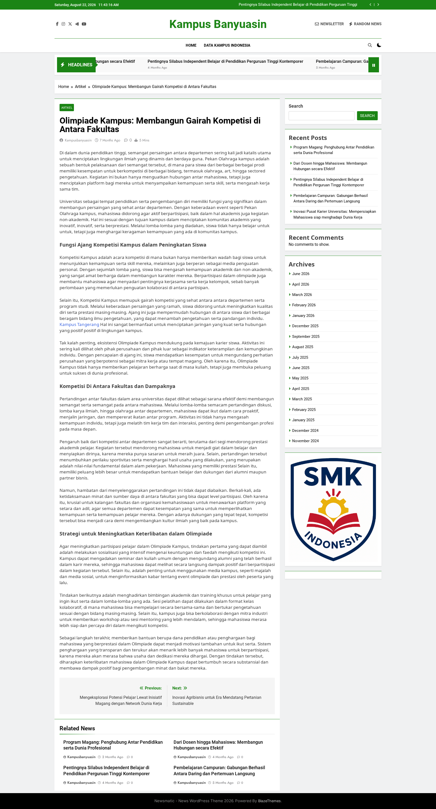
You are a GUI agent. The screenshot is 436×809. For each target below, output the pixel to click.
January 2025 (303, 420)
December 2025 (305, 326)
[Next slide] (378, 5)
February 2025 (304, 409)
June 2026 (300, 274)
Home (191, 45)
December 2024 (305, 430)
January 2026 (303, 315)
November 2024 (305, 441)
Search (296, 106)
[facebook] (57, 24)
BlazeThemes (269, 801)
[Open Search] (370, 45)
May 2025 (300, 378)
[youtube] (84, 24)
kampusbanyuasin (78, 140)
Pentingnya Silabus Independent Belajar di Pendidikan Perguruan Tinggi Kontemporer (298, 5)
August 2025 (302, 347)
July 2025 (300, 357)
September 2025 (305, 336)
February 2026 (304, 305)
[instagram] (63, 24)
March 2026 (302, 294)
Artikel (66, 107)
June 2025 (300, 368)
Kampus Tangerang (79, 324)
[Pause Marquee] (373, 64)
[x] (70, 24)
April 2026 (300, 284)
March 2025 (302, 399)
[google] (77, 24)
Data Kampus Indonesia (227, 45)
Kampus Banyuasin (218, 24)
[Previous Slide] (370, 5)
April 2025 (300, 388)
